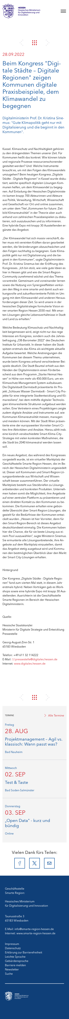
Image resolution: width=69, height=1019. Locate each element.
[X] (34, 863)
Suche (9, 973)
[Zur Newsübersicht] (34, 42)
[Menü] (63, 11)
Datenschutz (13, 948)
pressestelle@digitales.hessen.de (36, 659)
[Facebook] (19, 863)
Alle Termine (56, 715)
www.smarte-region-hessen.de (35, 933)
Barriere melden (15, 965)
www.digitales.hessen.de (29, 663)
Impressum (12, 944)
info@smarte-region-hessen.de (34, 929)
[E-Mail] (49, 863)
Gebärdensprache (16, 961)
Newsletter (12, 969)
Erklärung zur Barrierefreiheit (23, 952)
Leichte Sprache (15, 956)
